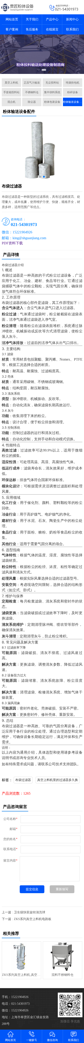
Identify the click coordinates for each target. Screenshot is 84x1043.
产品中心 (52, 19)
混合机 (11, 101)
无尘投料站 (52, 82)
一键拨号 (31, 1040)
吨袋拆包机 (72, 82)
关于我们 (32, 19)
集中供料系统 (52, 92)
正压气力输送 (32, 82)
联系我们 (72, 29)
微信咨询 (52, 1040)
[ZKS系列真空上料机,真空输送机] (21, 956)
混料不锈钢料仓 (62, 974)
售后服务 (32, 29)
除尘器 (32, 101)
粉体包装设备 (52, 101)
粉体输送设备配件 (72, 101)
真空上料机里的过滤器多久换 (57, 780)
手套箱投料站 (11, 92)
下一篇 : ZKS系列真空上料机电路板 (26, 919)
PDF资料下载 (12, 243)
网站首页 (12, 19)
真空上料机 (11, 82)
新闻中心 (72, 19)
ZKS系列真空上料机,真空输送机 (21, 974)
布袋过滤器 (23, 780)
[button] (39, 70)
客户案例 (12, 29)
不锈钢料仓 (32, 92)
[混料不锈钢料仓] (62, 956)
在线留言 (52, 29)
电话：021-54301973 (16, 1003)
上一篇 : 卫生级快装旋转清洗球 (23, 912)
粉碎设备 (72, 92)
